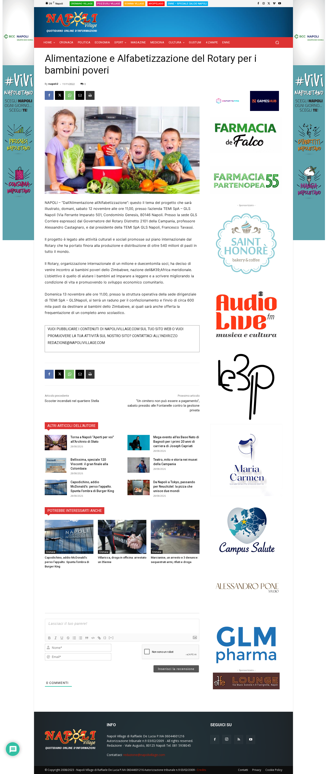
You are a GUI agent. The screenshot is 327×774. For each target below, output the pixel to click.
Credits (201, 770)
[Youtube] (279, 3)
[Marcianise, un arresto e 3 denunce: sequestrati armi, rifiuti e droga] (175, 537)
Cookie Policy (273, 770)
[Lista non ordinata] (80, 638)
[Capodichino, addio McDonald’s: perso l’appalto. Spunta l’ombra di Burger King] (56, 487)
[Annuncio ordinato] (74, 638)
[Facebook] (258, 3)
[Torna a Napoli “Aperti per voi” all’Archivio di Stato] (56, 442)
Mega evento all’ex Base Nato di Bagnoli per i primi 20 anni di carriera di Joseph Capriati (176, 441)
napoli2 (53, 83)
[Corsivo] (55, 638)
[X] (269, 3)
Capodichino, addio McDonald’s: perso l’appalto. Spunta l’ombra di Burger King (92, 486)
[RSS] (238, 739)
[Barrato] (68, 638)
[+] (111, 637)
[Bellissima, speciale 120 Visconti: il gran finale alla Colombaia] (56, 465)
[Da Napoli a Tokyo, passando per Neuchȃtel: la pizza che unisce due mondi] (138, 487)
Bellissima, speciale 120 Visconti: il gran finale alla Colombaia (89, 464)
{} (105, 637)
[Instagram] (263, 3)
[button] (277, 42)
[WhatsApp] (69, 95)
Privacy (256, 770)
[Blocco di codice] (93, 638)
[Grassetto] (49, 638)
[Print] (90, 95)
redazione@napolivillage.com (144, 755)
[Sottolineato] (62, 638)
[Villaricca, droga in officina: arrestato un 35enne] (122, 537)
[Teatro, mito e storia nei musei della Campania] (138, 465)
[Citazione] (87, 638)
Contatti (243, 770)
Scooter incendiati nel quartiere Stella (72, 401)
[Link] (99, 638)
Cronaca (50, 551)
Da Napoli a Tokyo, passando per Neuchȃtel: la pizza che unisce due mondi (174, 486)
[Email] (79, 95)
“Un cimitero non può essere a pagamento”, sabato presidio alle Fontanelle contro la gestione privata (163, 405)
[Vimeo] (274, 3)
